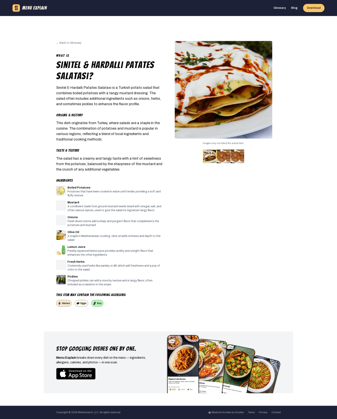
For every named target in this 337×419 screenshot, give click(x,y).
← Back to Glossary (68, 42)
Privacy (263, 412)
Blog (294, 7)
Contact (276, 412)
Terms (251, 412)
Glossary (280, 7)
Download (314, 7)
